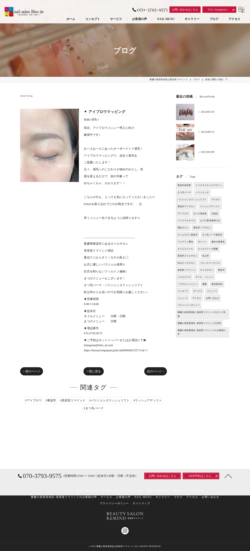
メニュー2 (183, 298)
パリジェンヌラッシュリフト (192, 199)
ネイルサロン (206, 270)
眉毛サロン (183, 227)
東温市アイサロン (186, 206)
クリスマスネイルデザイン (208, 185)
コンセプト (183, 291)
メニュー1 (212, 291)
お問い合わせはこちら (185, 9)
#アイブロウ (33, 400)
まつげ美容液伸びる (210, 220)
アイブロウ (183, 213)
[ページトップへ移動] (228, 476)
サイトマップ (141, 503)
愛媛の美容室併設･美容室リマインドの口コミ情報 (201, 314)
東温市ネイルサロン (188, 255)
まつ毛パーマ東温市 (212, 234)
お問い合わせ (212, 298)
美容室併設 (217, 284)
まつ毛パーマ (184, 192)
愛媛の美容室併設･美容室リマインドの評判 (199, 323)
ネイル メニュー (204, 277)
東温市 (221, 270)
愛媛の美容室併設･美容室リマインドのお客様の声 (201, 332)
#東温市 (51, 400)
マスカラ (215, 199)
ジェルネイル (184, 277)
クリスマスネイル (186, 220)
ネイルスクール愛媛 (208, 249)
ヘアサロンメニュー (188, 284)
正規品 (214, 213)
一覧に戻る (93, 371)
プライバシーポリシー (189, 305)
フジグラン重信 (185, 241)
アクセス (196, 298)
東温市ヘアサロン (202, 227)
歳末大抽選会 (218, 241)
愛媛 (204, 284)
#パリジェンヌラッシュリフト (109, 400)
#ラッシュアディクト (148, 400)
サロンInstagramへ (218, 9)
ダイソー (202, 241)
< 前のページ (31, 371)
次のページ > (155, 371)
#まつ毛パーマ (93, 408)
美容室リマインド (186, 270)
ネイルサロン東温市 (188, 234)
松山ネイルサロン (186, 263)
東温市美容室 (184, 185)
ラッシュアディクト (210, 206)
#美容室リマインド (72, 400)
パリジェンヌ (202, 192)
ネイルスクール (185, 249)
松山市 (205, 255)
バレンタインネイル (210, 263)
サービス (197, 291)
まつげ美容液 (200, 213)
